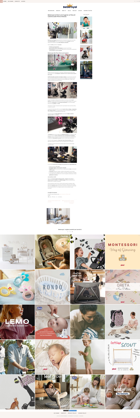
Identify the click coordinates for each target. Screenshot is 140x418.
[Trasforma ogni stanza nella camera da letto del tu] (87, 287)
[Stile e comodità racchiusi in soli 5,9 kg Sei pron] (87, 252)
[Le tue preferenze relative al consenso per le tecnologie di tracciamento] (138, 416)
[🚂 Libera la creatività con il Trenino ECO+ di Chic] (87, 392)
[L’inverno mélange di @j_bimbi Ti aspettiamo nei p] (87, 357)
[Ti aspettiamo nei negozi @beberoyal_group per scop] (87, 322)
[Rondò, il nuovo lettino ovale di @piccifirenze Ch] (52, 287)
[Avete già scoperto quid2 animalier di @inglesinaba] (17, 392)
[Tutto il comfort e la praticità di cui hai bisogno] (52, 252)
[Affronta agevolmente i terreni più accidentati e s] (17, 357)
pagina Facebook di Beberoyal (64, 194)
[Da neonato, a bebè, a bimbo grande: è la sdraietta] (52, 392)
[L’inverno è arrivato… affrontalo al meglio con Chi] (52, 322)
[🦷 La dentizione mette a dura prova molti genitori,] (17, 287)
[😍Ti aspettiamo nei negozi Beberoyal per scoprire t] (52, 357)
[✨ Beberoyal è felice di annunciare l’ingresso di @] (17, 252)
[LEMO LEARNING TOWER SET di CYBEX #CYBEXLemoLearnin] (17, 322)
